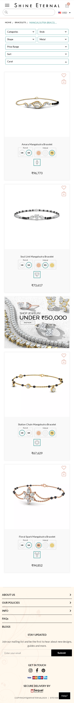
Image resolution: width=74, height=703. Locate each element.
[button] (67, 6)
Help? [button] (64, 695)
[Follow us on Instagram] (30, 671)
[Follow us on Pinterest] (43, 671)
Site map (54, 697)
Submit (61, 653)
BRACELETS (20, 22)
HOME (8, 22)
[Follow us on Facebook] (37, 671)
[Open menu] (7, 5)
